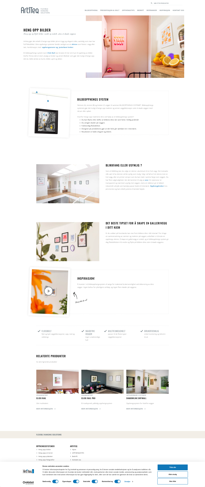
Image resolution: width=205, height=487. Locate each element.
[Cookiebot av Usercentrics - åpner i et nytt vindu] (28, 482)
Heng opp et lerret (45, 453)
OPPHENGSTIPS (128, 10)
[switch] (76, 481)
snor (146, 180)
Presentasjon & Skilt (109, 10)
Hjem (74, 450)
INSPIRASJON (165, 10)
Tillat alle (172, 467)
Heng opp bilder (44, 450)
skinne (74, 44)
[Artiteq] (35, 10)
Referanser (152, 10)
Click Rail (51, 53)
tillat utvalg (173, 474)
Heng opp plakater (45, 456)
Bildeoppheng (91, 10)
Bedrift (140, 10)
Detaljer (127, 481)
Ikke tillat (172, 481)
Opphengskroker (157, 186)
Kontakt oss (178, 10)
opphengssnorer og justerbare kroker (57, 47)
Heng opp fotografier (46, 460)
